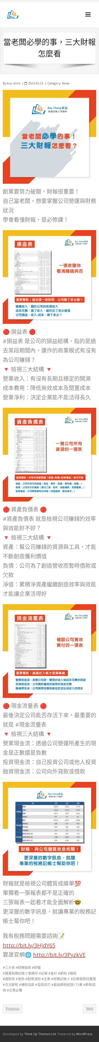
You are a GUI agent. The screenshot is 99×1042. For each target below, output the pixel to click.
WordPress (84, 1034)
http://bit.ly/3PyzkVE (59, 954)
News (65, 83)
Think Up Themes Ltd (40, 1034)
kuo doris (13, 83)
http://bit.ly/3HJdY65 (29, 945)
